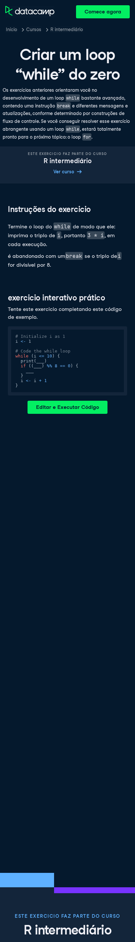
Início (11, 29)
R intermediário (66, 29)
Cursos (33, 29)
